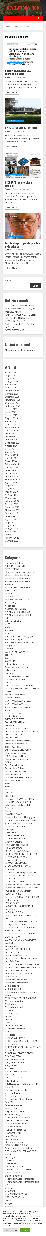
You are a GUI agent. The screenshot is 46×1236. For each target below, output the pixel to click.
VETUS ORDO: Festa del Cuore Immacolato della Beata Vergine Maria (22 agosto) (20, 308)
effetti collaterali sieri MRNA (18, 777)
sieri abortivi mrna (14, 1142)
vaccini (8, 1200)
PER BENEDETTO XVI (15, 1037)
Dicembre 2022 (12, 507)
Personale (10, 1050)
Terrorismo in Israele (15, 1166)
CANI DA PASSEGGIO (15, 651)
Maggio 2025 (11, 418)
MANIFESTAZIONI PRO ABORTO (20, 998)
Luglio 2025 (10, 412)
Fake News (10, 795)
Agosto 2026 (11, 372)
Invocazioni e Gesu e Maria (18, 890)
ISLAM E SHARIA (13, 893)
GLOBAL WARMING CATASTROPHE (22, 820)
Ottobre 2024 (11, 439)
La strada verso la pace (16, 952)
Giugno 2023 (11, 488)
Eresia (8, 783)
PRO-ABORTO (11, 1080)
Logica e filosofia (13, 988)
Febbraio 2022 (12, 537)
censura (9, 673)
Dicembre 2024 (12, 433)
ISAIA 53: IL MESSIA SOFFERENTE (20, 314)
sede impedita (11, 1139)
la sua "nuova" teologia (16, 955)
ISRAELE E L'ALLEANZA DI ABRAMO (22, 896)
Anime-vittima (11, 590)
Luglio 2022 (10, 522)
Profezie (9, 1086)
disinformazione (13, 746)
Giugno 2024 (11, 452)
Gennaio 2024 (11, 467)
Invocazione (11, 878)
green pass (10, 829)
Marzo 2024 (10, 461)
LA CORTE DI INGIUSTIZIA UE (19, 906)
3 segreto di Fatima (14, 563)
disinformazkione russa (16, 759)
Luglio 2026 (10, 375)
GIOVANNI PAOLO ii (14, 814)
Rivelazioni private (14, 1126)
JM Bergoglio (11, 900)
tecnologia (10, 1157)
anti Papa (9, 593)
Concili (8, 682)
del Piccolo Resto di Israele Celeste (21, 731)
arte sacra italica (13, 621)
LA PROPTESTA (12, 942)
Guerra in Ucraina (13, 841)
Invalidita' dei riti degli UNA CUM (20, 872)
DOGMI (8, 762)
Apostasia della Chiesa (15, 608)
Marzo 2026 (10, 387)
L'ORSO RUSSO (12, 903)
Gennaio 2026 (11, 393)
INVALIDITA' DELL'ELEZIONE (19, 875)
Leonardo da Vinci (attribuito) (19, 973)
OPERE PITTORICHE (14, 330)
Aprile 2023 (10, 494)
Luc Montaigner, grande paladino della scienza (23, 226)
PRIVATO (9, 1068)
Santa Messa (11, 1136)
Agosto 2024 (11, 445)
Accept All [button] (24, 1230)
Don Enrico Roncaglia (15, 765)
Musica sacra (11, 1013)
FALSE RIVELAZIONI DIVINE (18, 802)
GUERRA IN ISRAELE (14, 835)
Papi (7, 1031)
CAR (7, 657)
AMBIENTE (10, 584)
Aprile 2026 (10, 384)
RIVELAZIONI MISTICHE (16, 1123)
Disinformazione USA (15, 752)
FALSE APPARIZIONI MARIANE (19, 798)
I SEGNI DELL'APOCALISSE (17, 851)
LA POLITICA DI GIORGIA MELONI (21, 939)
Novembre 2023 (12, 473)
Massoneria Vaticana (15, 1001)
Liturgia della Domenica (16, 982)
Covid (7, 710)
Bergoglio (10, 645)
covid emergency (13, 713)
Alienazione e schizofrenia (17, 578)
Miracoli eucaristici (14, 1007)
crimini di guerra (13, 716)
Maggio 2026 (11, 381)
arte (7, 618)
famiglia (9, 808)
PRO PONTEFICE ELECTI (16, 1077)
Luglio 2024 (10, 448)
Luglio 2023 (10, 485)
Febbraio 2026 (12, 390)
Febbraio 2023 (12, 501)
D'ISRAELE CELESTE (14, 719)
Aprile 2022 (10, 531)
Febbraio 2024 (12, 464)
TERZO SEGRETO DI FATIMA (18, 1169)
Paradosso (10, 1034)
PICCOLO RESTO (13, 1056)
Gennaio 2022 (11, 540)
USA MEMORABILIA (14, 1197)
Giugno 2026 (11, 378)
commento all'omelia (15, 679)
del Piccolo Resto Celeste (17, 728)
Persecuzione (11, 1044)
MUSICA (9, 1010)
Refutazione (11, 1108)
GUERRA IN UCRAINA (15, 838)
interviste (9, 869)
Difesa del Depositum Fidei (18, 740)
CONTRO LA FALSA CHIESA (18, 700)
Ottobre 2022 (11, 513)
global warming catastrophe (18, 823)
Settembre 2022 (12, 516)
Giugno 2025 (11, 415)
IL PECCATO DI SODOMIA (17, 857)
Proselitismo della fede (16, 1090)
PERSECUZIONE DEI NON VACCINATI (23, 1047)
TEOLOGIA (10, 1160)
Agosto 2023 (11, 482)
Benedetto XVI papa (14, 639)
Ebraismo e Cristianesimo (17, 771)
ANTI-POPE (10, 602)
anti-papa (9, 596)
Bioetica (9, 648)
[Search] (39, 18)
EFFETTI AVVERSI (13, 774)
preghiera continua (14, 1062)
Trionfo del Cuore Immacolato (19, 1178)
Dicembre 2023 (12, 470)
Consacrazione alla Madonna (19, 685)
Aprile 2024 (10, 458)
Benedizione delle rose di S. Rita (20, 642)
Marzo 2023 (10, 498)
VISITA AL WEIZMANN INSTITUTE (23, 111)
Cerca (8, 280)
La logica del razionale (15, 924)
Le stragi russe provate (16, 970)
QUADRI (9, 1102)
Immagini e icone (13, 860)
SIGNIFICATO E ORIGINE (16, 1145)
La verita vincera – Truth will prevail (22, 964)
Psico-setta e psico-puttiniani (19, 1099)
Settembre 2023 (12, 479)
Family (8, 811)
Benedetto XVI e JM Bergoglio (19, 636)
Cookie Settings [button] (11, 1230)
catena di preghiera (14, 664)
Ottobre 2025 (11, 403)
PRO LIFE (9, 1074)
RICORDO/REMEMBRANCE (17, 1117)
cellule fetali (10, 670)
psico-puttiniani (12, 1093)
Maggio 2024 (11, 455)
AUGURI (9, 630)
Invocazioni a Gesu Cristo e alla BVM (22, 884)
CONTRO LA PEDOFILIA (16, 703)
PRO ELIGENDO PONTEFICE (18, 1071)
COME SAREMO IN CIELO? (17, 676)
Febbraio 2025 (12, 427)
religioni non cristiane (15, 1111)
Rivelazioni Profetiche (15, 1129)
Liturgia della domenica (16, 979)
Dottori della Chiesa (14, 768)
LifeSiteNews (11, 976)
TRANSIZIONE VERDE (15, 1172)
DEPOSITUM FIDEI (14, 734)
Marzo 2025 (10, 424)
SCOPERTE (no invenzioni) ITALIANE (23, 165)
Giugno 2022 (11, 525)
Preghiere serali (12, 1065)
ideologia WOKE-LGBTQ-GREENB (21, 854)
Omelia (8, 1019)
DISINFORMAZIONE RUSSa (18, 749)
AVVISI (8, 633)
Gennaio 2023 (11, 504)
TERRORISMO (11, 1163)
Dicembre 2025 (12, 396)
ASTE (7, 624)
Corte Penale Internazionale (18, 707)
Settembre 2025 (12, 406)
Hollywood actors (13, 847)
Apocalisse (10, 605)
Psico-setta (10, 1096)
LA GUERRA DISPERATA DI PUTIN (21, 921)
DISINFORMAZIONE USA (16, 756)
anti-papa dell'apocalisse (17, 599)
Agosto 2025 (11, 409)
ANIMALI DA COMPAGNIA (17, 587)
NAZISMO (10, 1016)
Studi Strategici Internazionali (19, 1148)
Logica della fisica (13, 985)
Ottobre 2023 (11, 476)
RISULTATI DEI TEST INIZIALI (19, 1120)
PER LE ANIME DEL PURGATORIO (21, 1041)
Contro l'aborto (12, 697)
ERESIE (8, 789)
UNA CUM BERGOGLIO (16, 1194)
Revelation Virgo (23, 8)
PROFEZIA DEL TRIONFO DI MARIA (21, 1083)
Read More (12, 92)
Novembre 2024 (12, 436)
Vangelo (9, 1203)
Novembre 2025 (12, 399)
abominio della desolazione (18, 575)
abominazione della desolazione (20, 572)
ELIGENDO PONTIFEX (15, 780)
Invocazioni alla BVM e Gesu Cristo (21, 887)
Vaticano (9, 1206)
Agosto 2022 (11, 519)
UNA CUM (10, 1191)
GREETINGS (10, 832)
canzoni (9, 654)
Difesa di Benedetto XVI (16, 743)
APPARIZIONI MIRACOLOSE (18, 615)
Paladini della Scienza (15, 63)
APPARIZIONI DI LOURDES (17, 612)
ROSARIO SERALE (13, 1132)
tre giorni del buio (13, 1175)
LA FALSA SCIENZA (14, 912)
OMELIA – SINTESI (14, 1025)
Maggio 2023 (11, 491)
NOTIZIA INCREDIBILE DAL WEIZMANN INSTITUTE (23, 53)
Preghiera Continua (14, 1059)
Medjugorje (10, 1004)
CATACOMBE (11, 661)
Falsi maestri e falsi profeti (17, 805)
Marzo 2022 (10, 534)
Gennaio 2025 (11, 430)
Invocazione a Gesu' (14, 881)
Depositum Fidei (13, 737)
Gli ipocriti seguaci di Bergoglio (20, 817)
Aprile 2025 (10, 421)
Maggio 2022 (11, 528)
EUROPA (9, 792)
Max (9, 77)
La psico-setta (12, 946)
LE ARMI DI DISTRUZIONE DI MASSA (22, 967)
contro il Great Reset (15, 694)
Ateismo (9, 627)
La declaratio (11, 909)
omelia (8, 1022)
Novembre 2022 (12, 510)
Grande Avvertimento (15, 826)
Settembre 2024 (12, 442)
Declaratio (10, 725)
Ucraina (9, 1188)
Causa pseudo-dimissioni (17, 667)
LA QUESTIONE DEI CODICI (18, 949)
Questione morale (13, 1105)
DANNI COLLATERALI (15, 722)
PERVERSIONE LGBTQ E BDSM (19, 1053)
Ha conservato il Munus (16, 844)
